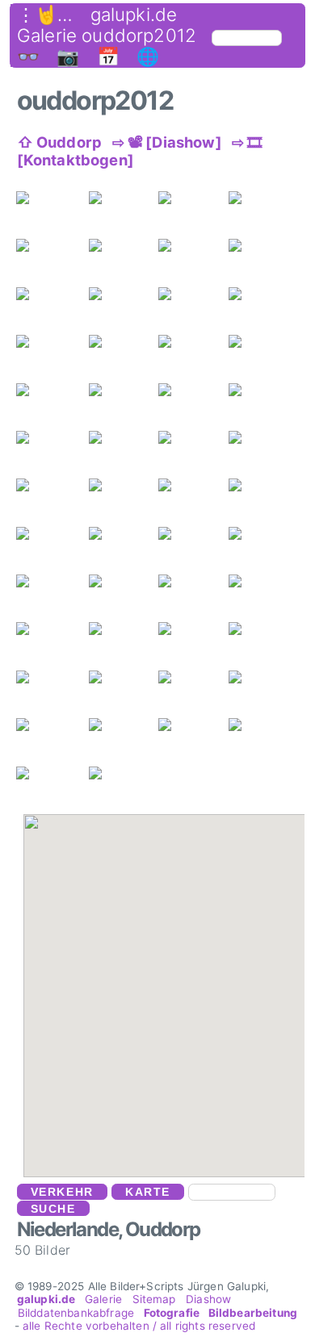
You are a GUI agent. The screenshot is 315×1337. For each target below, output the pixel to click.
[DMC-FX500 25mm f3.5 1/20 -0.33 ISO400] (168, 677)
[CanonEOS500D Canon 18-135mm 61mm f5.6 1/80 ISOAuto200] (168, 724)
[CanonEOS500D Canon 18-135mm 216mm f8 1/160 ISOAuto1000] (99, 484)
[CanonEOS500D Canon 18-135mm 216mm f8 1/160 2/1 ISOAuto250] (26, 484)
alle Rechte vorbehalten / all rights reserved (139, 1325)
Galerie (103, 1299)
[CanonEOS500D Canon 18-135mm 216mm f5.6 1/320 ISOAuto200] (168, 533)
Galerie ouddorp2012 (106, 35)
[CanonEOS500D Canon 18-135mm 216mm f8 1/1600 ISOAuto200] (239, 484)
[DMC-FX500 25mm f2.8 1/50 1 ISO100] (239, 628)
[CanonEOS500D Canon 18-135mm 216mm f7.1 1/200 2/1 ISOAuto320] (26, 628)
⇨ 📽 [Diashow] (167, 142)
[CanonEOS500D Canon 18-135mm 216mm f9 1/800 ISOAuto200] (239, 389)
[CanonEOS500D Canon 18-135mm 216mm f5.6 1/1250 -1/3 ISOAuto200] (239, 197)
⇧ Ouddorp (59, 142)
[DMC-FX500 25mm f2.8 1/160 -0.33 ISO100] (26, 677)
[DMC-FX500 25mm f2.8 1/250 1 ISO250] (99, 677)
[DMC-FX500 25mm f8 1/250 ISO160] (99, 773)
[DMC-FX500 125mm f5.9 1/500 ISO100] (168, 293)
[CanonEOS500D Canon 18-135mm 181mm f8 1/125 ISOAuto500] (26, 437)
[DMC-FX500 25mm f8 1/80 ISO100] (26, 773)
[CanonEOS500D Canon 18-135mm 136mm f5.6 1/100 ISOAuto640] (99, 724)
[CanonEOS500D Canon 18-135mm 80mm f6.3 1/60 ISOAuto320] (26, 533)
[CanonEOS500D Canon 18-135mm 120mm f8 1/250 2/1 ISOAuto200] (239, 437)
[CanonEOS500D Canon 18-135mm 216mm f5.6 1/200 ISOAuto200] (26, 341)
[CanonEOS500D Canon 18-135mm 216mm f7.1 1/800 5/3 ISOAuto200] (168, 580)
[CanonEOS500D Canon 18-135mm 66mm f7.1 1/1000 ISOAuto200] (168, 628)
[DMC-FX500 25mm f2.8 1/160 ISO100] (26, 197)
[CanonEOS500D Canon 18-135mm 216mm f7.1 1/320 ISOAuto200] (99, 628)
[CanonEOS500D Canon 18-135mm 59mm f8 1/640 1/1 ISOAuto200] (99, 437)
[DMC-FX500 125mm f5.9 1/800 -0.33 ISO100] (239, 341)
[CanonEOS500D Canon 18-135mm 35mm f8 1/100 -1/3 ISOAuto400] (168, 197)
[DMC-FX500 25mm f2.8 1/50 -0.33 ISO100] (239, 293)
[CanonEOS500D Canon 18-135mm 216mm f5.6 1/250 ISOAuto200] (99, 533)
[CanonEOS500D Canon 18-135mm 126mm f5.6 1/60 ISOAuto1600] (239, 724)
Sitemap (153, 1299)
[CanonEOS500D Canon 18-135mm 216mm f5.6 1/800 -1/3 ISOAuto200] (99, 245)
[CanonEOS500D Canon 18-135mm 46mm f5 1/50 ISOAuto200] (239, 245)
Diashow (208, 1299)
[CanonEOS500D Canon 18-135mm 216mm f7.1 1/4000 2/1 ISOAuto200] (99, 580)
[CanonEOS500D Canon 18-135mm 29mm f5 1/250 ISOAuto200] (168, 245)
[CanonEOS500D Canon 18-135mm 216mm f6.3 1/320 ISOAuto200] (26, 293)
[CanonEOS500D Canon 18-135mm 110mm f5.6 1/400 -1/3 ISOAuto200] (26, 245)
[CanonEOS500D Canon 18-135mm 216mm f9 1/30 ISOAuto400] (26, 580)
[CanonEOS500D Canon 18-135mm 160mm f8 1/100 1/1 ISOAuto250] (168, 437)
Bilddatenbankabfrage (76, 1312)
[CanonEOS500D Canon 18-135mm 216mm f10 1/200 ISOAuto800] (26, 724)
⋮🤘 (37, 14)
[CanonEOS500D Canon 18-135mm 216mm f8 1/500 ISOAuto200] (168, 484)
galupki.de (134, 14)
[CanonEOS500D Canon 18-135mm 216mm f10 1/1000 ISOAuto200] (99, 341)
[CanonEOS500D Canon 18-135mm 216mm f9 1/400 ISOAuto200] (239, 533)
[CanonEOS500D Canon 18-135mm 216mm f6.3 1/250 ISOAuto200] (99, 293)
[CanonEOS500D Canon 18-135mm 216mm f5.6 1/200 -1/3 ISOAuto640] (99, 197)
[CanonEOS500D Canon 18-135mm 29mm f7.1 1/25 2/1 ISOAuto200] (239, 580)
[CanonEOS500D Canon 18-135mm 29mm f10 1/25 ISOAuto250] (239, 677)
